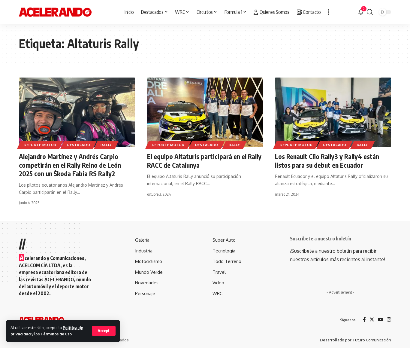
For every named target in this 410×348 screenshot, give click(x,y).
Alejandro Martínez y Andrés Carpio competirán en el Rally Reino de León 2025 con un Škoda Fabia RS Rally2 (70, 165)
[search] (370, 12)
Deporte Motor (40, 144)
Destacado (78, 144)
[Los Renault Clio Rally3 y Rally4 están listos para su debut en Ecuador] (333, 112)
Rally (106, 144)
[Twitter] (371, 320)
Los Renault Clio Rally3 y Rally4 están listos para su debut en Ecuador (327, 160)
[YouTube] (380, 320)
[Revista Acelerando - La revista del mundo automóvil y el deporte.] (55, 12)
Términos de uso (56, 333)
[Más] (328, 12)
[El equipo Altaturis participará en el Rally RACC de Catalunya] (205, 112)
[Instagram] (389, 320)
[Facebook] (364, 320)
